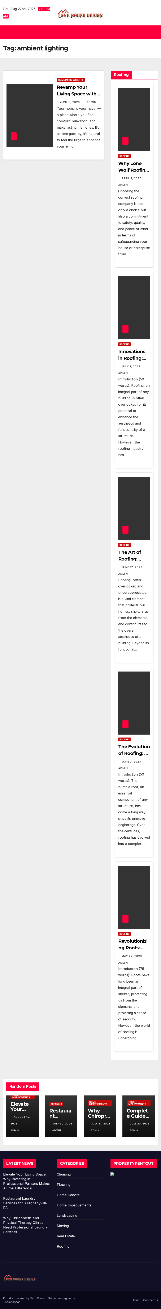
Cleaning (56, 1104)
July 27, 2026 (100, 1123)
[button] (79, 32)
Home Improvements (70, 80)
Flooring (63, 1184)
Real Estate (66, 1236)
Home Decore (68, 1195)
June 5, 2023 (70, 102)
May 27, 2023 (132, 956)
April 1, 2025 (132, 178)
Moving (63, 1226)
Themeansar (11, 1302)
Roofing (124, 156)
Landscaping (67, 1215)
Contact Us (150, 1300)
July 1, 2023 (131, 366)
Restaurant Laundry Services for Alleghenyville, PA (25, 1203)
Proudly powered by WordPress (24, 1298)
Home (135, 1300)
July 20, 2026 (140, 1123)
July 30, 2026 (62, 1123)
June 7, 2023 (132, 761)
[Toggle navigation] (154, 32)
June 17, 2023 (132, 567)
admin (91, 102)
